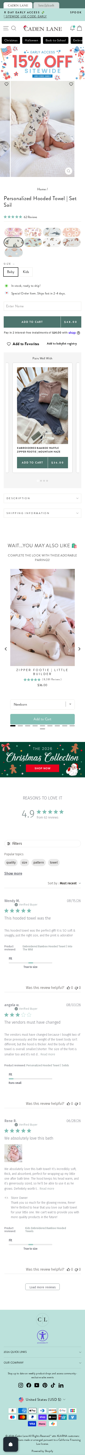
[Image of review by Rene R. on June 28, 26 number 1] (13, 1153)
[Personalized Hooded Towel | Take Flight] (52, 242)
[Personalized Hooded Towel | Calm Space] (14, 252)
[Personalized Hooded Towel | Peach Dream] (72, 232)
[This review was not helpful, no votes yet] (76, 988)
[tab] (17, 5)
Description (18, 498)
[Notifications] (72, 28)
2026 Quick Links (15, 1352)
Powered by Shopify (42, 1451)
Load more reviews (42, 1287)
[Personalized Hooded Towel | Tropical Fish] (33, 242)
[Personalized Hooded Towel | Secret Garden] (33, 232)
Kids (26, 271)
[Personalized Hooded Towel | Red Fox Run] (72, 242)
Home (41, 189)
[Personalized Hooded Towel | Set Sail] (13, 242)
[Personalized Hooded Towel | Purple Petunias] (14, 232)
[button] (42, 84)
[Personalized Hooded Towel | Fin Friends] (52, 232)
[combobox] (64, 883)
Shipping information (28, 513)
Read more (48, 1054)
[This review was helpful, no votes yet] (68, 988)
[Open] (10, 1444)
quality (11, 862)
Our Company (14, 1363)
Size (9, 264)
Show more (13, 873)
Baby (11, 271)
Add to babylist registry (62, 343)
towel (54, 862)
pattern (38, 862)
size (24, 862)
